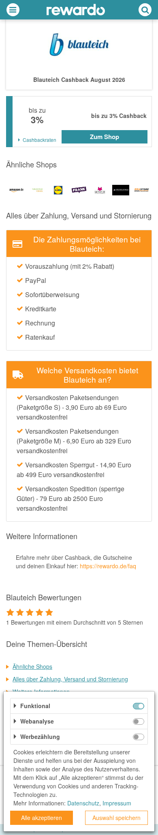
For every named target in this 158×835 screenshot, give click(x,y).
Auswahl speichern (116, 818)
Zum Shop (104, 136)
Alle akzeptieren (41, 818)
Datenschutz (83, 803)
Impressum (116, 803)
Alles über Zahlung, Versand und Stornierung (70, 679)
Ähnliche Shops (32, 666)
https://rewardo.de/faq (108, 566)
